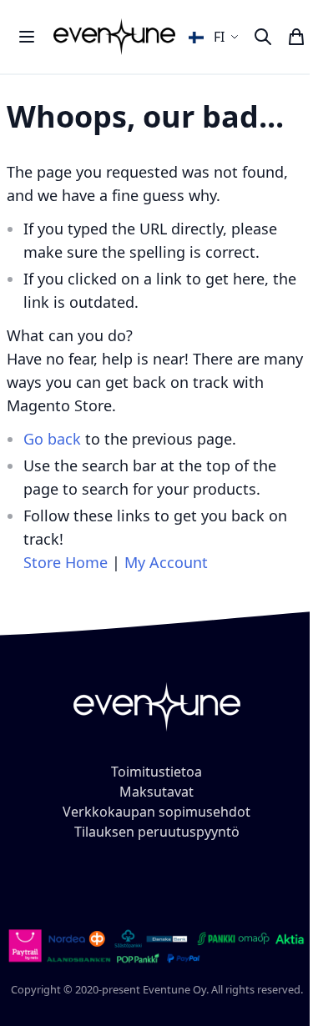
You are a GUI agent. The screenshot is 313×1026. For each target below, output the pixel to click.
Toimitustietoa (156, 771)
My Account (166, 562)
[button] (216, 37)
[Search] (263, 37)
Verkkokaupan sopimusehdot (156, 811)
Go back (52, 439)
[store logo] (114, 36)
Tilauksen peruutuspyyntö (157, 831)
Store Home (65, 562)
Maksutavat (156, 791)
